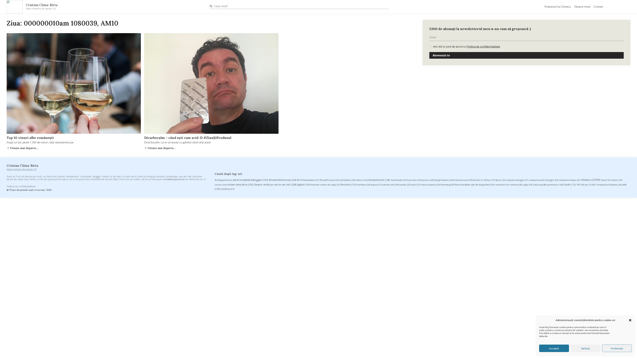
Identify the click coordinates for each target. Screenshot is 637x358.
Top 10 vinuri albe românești (30, 138)
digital (303, 184)
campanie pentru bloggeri (543, 180)
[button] (630, 320)
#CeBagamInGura (225, 180)
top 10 (590, 184)
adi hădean (347, 180)
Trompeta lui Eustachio (608, 184)
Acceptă (554, 348)
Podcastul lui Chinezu (557, 6)
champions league (569, 180)
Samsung (539, 184)
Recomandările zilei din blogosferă (475, 184)
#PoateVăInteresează (282, 180)
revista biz (502, 184)
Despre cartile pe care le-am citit (275, 184)
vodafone (227, 188)
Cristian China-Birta (42, 6)
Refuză (585, 348)
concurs (220, 184)
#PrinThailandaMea (308, 180)
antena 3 (361, 180)
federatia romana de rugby (325, 184)
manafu (404, 184)
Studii (570, 184)
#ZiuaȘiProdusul (329, 180)
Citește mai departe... (23, 148)
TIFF (580, 184)
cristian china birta (240, 184)
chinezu (590, 180)
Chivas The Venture (611, 180)
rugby (527, 184)
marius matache (430, 184)
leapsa (375, 184)
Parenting (447, 184)
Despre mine (582, 6)
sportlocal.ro (555, 184)
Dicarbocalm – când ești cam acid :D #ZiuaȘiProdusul (187, 138)
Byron (501, 180)
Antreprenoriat (379, 179)
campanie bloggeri (517, 180)
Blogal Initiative (443, 180)
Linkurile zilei (390, 184)
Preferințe (617, 348)
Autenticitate (398, 180)
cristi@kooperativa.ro (175, 179)
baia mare (414, 180)
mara (415, 184)
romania (516, 184)
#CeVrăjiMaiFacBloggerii (252, 179)
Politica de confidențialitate (483, 46)
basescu (427, 180)
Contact (598, 6)
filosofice (349, 184)
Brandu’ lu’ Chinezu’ (484, 180)
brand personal (463, 180)
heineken (363, 184)
